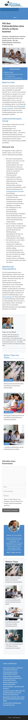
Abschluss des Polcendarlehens (13, 78)
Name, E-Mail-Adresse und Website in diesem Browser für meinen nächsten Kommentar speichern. (13, 502)
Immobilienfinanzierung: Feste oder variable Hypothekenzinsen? (12, 624)
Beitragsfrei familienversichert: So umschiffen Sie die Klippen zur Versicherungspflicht (14, 417)
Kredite (7, 444)
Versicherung (8, 380)
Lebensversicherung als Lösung (12, 74)
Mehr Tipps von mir (14, 552)
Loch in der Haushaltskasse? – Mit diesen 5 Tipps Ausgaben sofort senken (14, 646)
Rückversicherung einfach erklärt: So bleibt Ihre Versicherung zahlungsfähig (14, 385)
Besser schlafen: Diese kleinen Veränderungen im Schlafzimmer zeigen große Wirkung (12, 678)
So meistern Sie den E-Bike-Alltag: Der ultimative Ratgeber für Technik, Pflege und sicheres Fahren (14, 692)
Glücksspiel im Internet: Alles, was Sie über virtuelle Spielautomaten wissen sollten (13, 699)
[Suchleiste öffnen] (14, 13)
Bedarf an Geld (8, 72)
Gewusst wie (10, 76)
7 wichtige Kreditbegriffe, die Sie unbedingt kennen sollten (13, 602)
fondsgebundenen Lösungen (15, 191)
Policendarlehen (7, 297)
